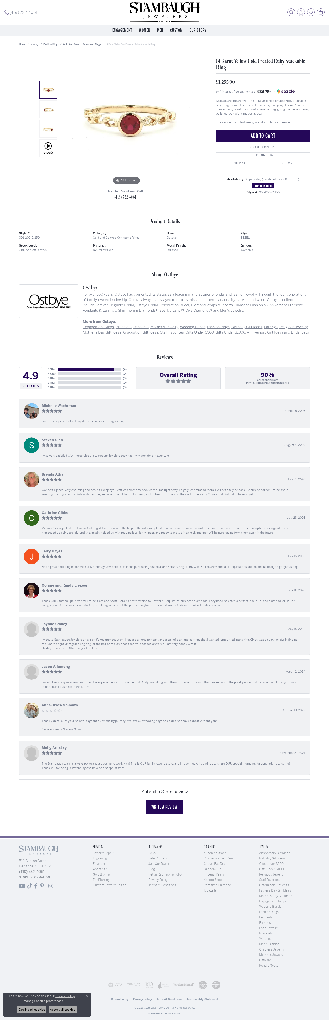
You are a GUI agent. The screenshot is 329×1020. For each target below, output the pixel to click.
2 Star (52, 383)
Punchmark (173, 1013)
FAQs (152, 853)
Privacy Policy (157, 880)
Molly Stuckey (54, 748)
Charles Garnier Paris (218, 858)
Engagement (122, 30)
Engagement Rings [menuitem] (272, 901)
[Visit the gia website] (115, 984)
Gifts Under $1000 (230, 332)
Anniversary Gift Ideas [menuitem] (274, 853)
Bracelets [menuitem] (266, 933)
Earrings (271, 327)
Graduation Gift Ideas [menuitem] (274, 885)
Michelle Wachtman (59, 405)
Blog (151, 869)
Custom (176, 30)
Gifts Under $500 (200, 332)
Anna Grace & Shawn (60, 705)
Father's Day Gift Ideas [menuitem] (275, 890)
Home (22, 44)
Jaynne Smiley (54, 624)
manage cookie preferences (43, 1001)
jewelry (34, 44)
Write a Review (164, 807)
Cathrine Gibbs (55, 512)
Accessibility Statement (202, 999)
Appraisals (100, 869)
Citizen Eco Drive (215, 864)
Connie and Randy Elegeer (65, 585)
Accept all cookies (62, 1009)
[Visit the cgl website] (216, 984)
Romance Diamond (217, 885)
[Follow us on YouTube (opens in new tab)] (22, 886)
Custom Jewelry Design (109, 885)
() (125, 369)
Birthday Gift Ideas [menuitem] (272, 858)
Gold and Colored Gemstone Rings (82, 44)
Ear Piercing (101, 880)
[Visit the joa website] (163, 984)
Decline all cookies (32, 1009)
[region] (126, 119)
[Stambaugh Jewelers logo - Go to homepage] (164, 12)
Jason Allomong (56, 666)
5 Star (52, 369)
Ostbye (172, 238)
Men (160, 30)
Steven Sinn (52, 440)
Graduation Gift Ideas (140, 332)
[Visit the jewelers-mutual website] (183, 984)
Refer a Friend (158, 858)
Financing (100, 864)
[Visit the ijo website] (134, 984)
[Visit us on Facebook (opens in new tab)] (36, 886)
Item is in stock (263, 185)
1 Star (52, 387)
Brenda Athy (52, 474)
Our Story (198, 30)
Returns (287, 163)
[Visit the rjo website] (149, 984)
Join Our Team (158, 864)
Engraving (100, 858)
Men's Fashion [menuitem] (269, 944)
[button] (291, 12)
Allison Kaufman (215, 853)
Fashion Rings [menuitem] (269, 912)
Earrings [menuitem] (265, 923)
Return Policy (120, 999)
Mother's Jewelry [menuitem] (271, 955)
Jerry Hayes (52, 551)
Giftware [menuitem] (265, 960)
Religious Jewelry (293, 327)
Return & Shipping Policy (165, 874)
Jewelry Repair (103, 853)
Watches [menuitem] (265, 939)
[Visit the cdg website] (202, 984)
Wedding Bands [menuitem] (270, 907)
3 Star (52, 378)
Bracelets (124, 327)
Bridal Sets (300, 332)
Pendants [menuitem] (266, 917)
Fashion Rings (50, 44)
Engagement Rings (98, 327)
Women (144, 30)
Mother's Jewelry (164, 327)
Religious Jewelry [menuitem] (271, 874)
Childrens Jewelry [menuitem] (271, 949)
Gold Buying (101, 874)
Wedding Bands (192, 327)
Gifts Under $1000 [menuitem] (272, 869)
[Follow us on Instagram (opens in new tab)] (50, 886)
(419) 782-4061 (125, 197)
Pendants (141, 327)
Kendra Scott (213, 880)
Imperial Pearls (214, 874)
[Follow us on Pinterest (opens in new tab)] (42, 886)
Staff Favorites (172, 332)
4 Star (52, 374)
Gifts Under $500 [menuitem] (271, 864)
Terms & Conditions (162, 885)
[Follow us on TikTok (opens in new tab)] (29, 886)
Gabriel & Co (212, 869)
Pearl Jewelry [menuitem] (268, 928)
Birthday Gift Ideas (246, 327)
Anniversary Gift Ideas (265, 332)
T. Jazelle (210, 890)
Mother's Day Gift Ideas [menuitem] (275, 896)
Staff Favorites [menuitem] (269, 880)
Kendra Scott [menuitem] (268, 966)
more (286, 122)
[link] (21, 12)
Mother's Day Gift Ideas (102, 332)
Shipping (239, 163)
